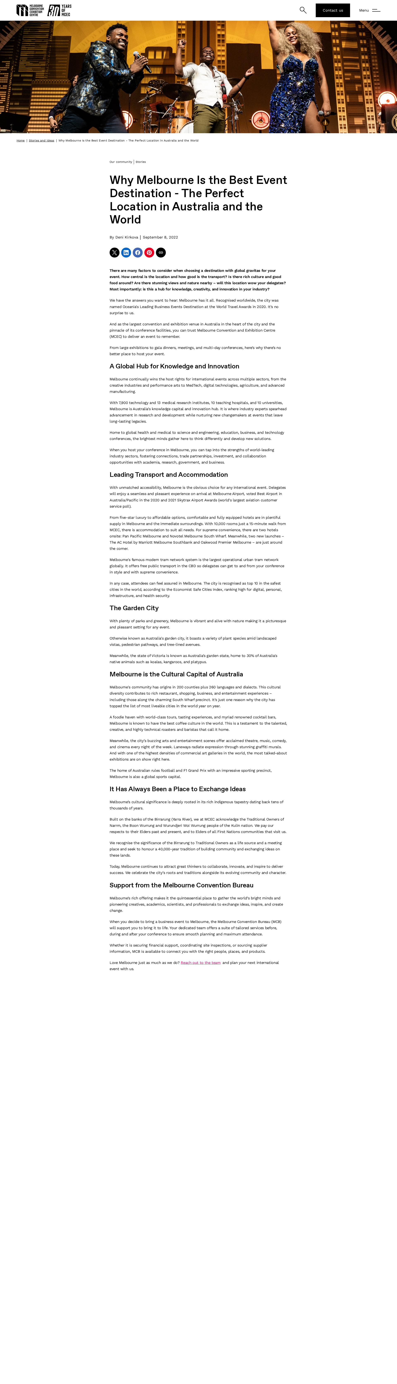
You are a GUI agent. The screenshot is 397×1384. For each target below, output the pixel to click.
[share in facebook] (138, 253)
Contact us (333, 10)
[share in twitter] (115, 253)
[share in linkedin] (126, 253)
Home (21, 140)
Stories (141, 161)
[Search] (303, 10)
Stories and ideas (41, 140)
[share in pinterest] (149, 253)
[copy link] (161, 253)
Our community (121, 161)
